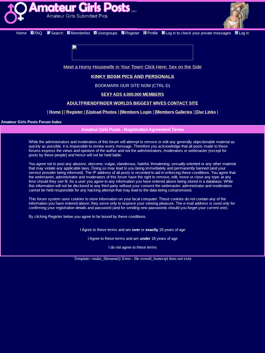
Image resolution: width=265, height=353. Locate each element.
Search (57, 33)
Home (21, 33)
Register (132, 33)
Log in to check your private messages (198, 33)
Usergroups (107, 33)
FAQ (38, 33)
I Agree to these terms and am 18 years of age (133, 238)
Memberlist (80, 33)
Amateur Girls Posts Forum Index (31, 122)
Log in (244, 33)
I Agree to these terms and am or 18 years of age (132, 229)
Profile (152, 33)
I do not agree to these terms (132, 247)
